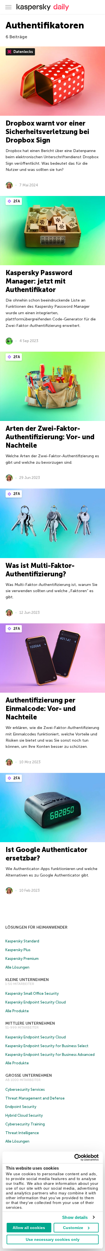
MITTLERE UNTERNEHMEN (30, 1023)
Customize (73, 1227)
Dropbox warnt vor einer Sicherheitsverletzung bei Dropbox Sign (47, 131)
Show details (75, 1217)
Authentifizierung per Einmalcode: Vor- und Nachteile (41, 708)
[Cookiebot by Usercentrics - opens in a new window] (75, 1157)
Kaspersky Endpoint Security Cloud (35, 1002)
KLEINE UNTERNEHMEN (27, 979)
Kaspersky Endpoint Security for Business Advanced (50, 1054)
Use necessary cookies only (53, 1239)
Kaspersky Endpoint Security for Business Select (46, 1046)
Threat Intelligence (22, 1133)
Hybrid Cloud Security (24, 1115)
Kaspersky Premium (22, 958)
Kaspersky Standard (22, 941)
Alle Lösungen (17, 967)
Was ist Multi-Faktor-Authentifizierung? (40, 569)
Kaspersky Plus (18, 950)
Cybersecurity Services (25, 1089)
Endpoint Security (20, 1107)
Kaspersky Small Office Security (32, 993)
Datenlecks (23, 52)
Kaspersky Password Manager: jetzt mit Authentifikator (39, 281)
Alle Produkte (17, 1011)
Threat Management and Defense (35, 1098)
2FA (16, 201)
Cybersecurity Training (25, 1124)
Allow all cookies (29, 1227)
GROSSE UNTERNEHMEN (28, 1075)
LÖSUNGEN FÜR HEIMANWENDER (36, 927)
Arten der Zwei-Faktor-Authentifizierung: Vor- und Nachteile (50, 436)
